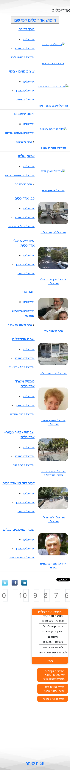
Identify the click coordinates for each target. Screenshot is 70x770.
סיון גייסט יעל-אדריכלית (24, 242)
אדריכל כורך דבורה (53, 63)
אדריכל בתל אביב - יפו (21, 226)
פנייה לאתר (35, 763)
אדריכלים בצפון (25, 90)
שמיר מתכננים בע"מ (19, 529)
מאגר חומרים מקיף (54, 698)
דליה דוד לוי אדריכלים (18, 483)
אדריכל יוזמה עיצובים (53, 148)
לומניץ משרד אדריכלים (25, 383)
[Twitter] (5, 583)
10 (25, 595)
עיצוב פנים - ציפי (22, 71)
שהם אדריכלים (23, 339)
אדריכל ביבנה (24, 141)
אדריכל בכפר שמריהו (22, 414)
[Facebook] (15, 583)
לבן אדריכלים (25, 198)
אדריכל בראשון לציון (22, 57)
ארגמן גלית (26, 156)
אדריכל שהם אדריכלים (53, 373)
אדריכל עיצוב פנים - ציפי (53, 105)
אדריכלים (29, 39)
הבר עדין (28, 291)
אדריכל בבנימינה (25, 99)
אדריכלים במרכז (25, 48)
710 (4, 595)
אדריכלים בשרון (25, 405)
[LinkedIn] (24, 583)
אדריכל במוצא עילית (20, 325)
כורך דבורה (26, 29)
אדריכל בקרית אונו (24, 465)
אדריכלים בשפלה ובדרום (20, 132)
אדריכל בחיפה (26, 273)
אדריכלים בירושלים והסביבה (23, 313)
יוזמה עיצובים (24, 113)
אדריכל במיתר (23, 184)
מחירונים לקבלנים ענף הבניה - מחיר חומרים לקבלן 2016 (54, 675)
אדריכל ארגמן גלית (53, 190)
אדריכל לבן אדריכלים (53, 232)
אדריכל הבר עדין (53, 331)
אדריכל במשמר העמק (22, 557)
